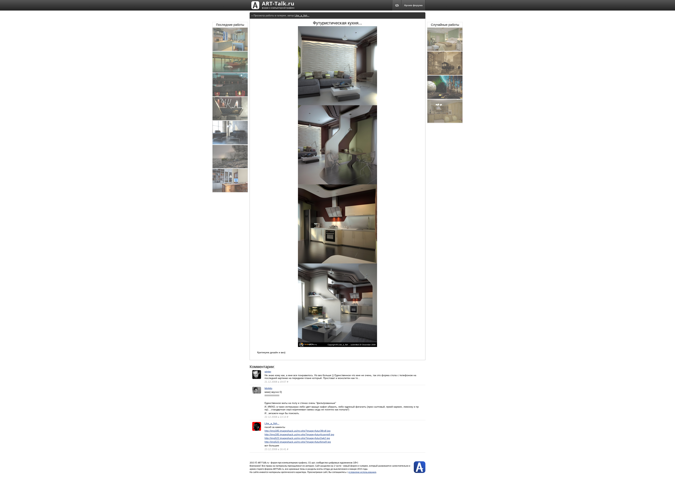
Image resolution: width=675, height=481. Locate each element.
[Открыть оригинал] (337, 346)
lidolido (268, 388)
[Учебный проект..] (230, 143)
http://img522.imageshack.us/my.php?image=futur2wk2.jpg (297, 438)
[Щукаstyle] (230, 119)
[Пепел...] (444, 98)
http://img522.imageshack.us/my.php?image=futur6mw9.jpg (298, 441)
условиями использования (362, 472)
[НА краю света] (230, 167)
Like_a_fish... (302, 15)
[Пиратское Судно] (230, 71)
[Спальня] (444, 50)
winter (268, 371)
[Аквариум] (230, 95)
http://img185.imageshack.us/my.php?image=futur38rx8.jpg (297, 430)
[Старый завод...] (444, 74)
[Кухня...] (444, 122)
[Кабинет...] (230, 191)
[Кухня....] (230, 50)
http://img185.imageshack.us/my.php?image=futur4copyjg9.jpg (299, 434)
